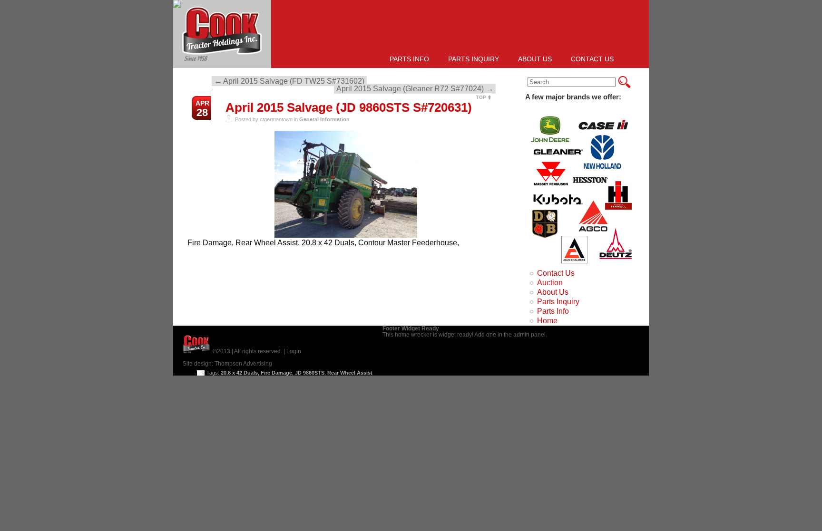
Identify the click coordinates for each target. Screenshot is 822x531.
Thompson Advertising (243, 363)
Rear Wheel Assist (349, 373)
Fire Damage (276, 373)
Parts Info (409, 59)
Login (293, 351)
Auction (550, 283)
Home (547, 321)
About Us (535, 59)
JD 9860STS (309, 373)
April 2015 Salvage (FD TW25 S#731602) (289, 81)
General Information (324, 119)
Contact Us (592, 59)
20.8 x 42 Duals (239, 373)
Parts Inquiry (473, 59)
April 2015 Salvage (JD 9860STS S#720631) (348, 107)
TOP (481, 97)
